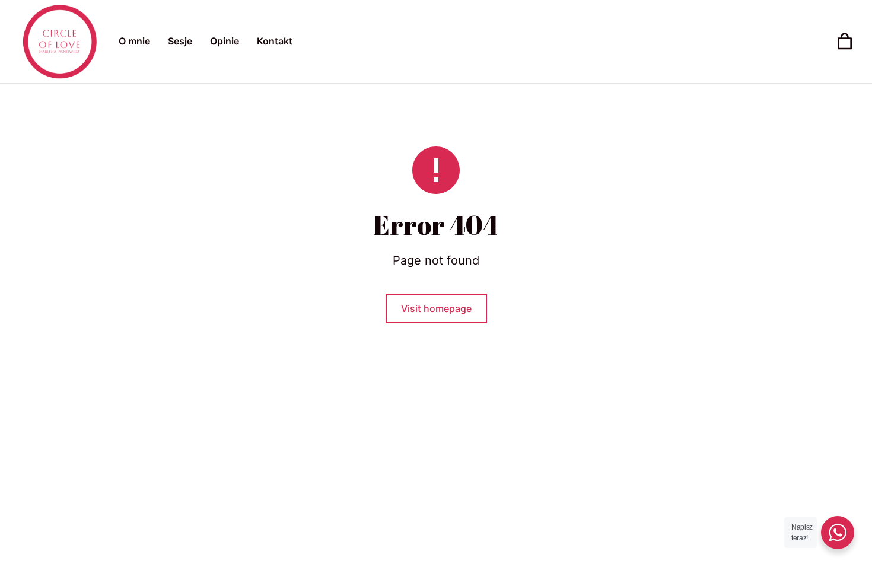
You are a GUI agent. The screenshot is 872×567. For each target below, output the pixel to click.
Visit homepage (436, 308)
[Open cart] (844, 41)
